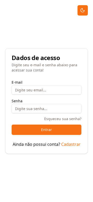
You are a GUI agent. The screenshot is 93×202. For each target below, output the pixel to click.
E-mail (17, 82)
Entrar (46, 129)
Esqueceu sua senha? (62, 118)
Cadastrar (71, 144)
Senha (17, 100)
